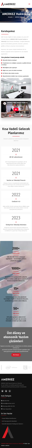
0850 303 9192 (5, 400)
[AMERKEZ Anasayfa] (7, 4)
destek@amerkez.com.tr (8, 403)
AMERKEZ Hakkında (19, 17)
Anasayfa (10, 17)
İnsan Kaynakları (7, 409)
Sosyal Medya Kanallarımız (9, 418)
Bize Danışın (16, 354)
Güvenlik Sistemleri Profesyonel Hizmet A (12, 424)
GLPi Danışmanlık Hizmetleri (9, 421)
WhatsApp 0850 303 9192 (8, 406)
